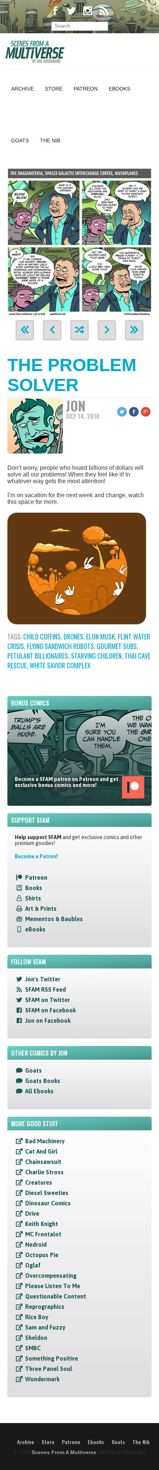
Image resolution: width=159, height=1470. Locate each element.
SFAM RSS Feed (45, 989)
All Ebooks (39, 1091)
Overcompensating (51, 1275)
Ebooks (119, 89)
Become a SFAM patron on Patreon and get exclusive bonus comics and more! (66, 782)
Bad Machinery (45, 1141)
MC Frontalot (43, 1234)
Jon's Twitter (42, 979)
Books (33, 888)
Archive (22, 89)
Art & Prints (41, 908)
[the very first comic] (25, 330)
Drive (32, 1213)
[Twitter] (71, 11)
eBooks (35, 929)
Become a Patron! (36, 856)
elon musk (100, 636)
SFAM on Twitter (47, 1000)
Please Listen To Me (52, 1286)
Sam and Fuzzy (45, 1327)
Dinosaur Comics (48, 1203)
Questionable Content (55, 1296)
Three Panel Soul (48, 1368)
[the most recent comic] (134, 330)
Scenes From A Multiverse (64, 1452)
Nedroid (36, 1244)
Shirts (33, 898)
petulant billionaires (37, 656)
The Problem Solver (71, 375)
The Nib (50, 140)
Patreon (86, 89)
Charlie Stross (44, 1172)
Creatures (38, 1182)
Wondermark (42, 1379)
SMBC (33, 1348)
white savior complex (60, 665)
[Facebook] (55, 11)
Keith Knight (41, 1224)
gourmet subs (117, 646)
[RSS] (104, 11)
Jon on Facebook (48, 1020)
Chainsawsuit (43, 1161)
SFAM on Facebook (50, 1010)
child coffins (42, 636)
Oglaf (33, 1265)
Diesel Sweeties (46, 1192)
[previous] (52, 330)
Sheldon (36, 1337)
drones (73, 636)
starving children (96, 656)
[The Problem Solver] (79, 241)
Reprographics (44, 1306)
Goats (20, 140)
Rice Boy (36, 1317)
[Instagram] (88, 11)
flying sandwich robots (60, 646)
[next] (107, 330)
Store (53, 89)
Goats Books (42, 1080)
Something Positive (51, 1358)
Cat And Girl (41, 1151)
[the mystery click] (79, 330)
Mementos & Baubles (54, 919)
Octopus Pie (41, 1255)
